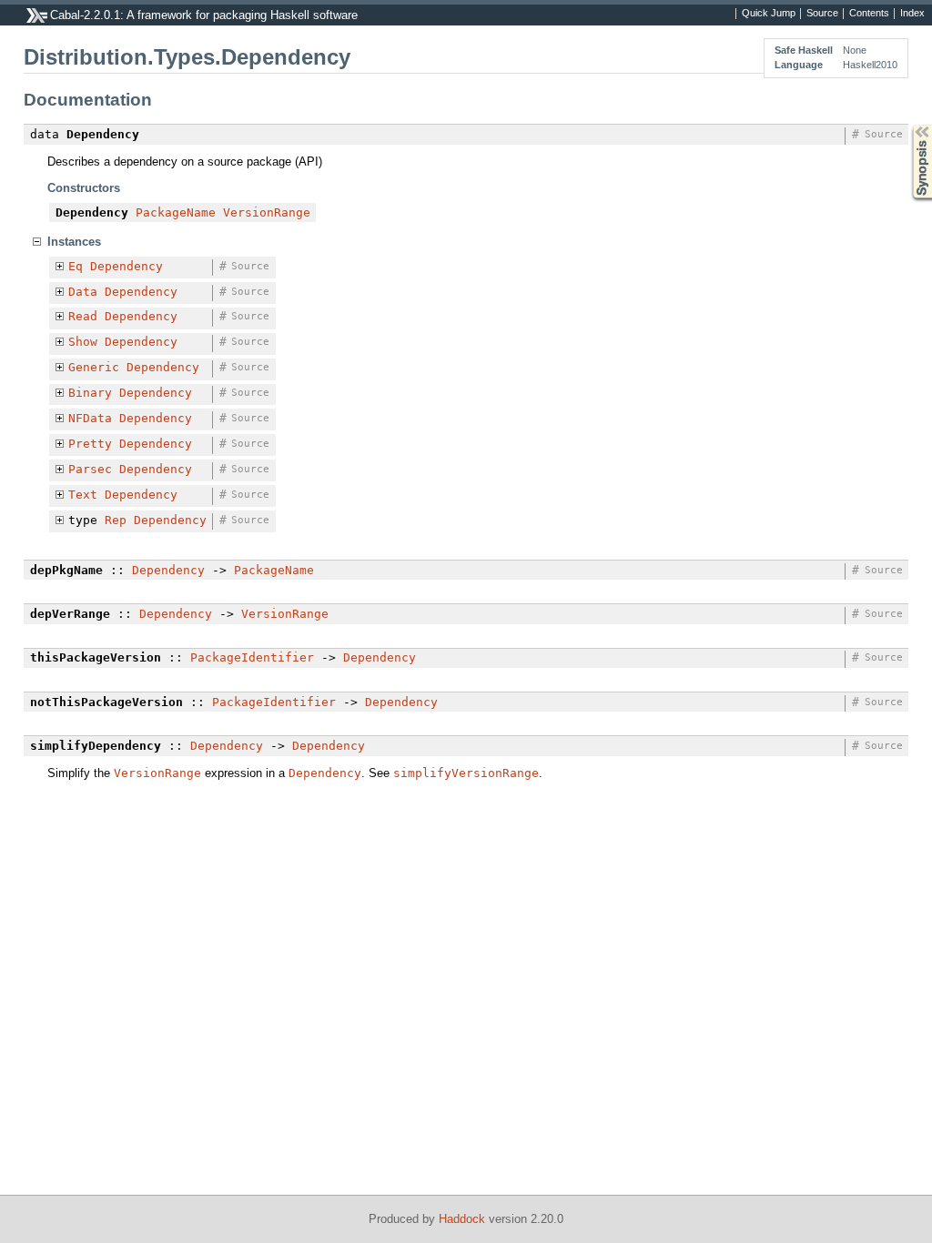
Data (82, 291)
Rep (116, 520)
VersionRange (266, 212)
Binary (90, 392)
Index (912, 13)
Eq (75, 266)
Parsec (90, 469)
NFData (90, 418)
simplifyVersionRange (466, 773)
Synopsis (909, 125)
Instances (74, 241)
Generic (93, 367)
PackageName (176, 212)
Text (82, 494)
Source (822, 13)
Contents (869, 13)
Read (82, 316)
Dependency (126, 266)
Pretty (90, 443)
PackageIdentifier (252, 657)
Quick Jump (768, 13)
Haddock (462, 1219)
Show (82, 342)
